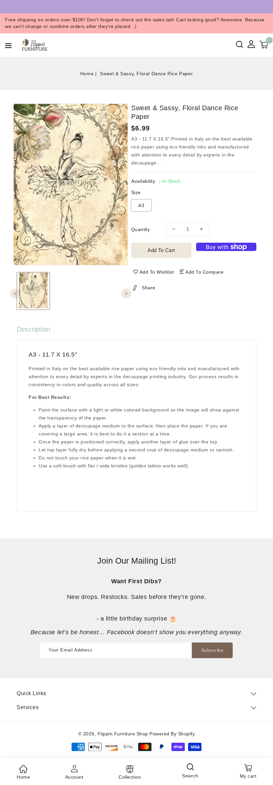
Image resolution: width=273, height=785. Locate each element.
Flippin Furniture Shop (123, 733)
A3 (141, 205)
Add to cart (161, 250)
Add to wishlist (156, 272)
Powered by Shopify (172, 733)
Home (87, 73)
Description (33, 329)
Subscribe (212, 650)
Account (74, 777)
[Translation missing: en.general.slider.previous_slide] (15, 294)
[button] (8, 46)
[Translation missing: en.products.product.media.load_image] (33, 291)
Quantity (140, 229)
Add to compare (204, 272)
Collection (130, 777)
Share (148, 287)
